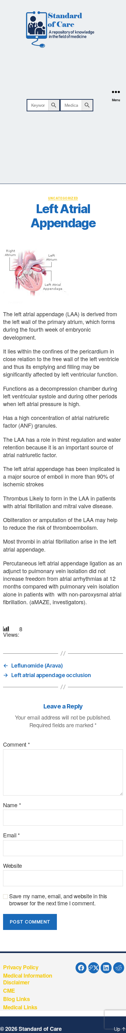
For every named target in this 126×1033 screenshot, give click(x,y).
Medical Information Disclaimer (27, 979)
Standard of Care (40, 1029)
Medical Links (20, 1007)
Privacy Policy (20, 967)
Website (12, 865)
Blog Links (16, 999)
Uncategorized (63, 198)
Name (12, 805)
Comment (16, 744)
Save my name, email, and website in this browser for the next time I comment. (58, 899)
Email (11, 835)
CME (9, 991)
